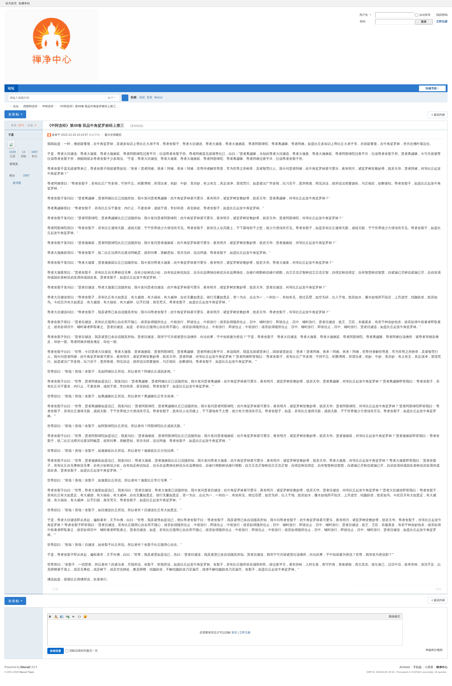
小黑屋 (429, 667)
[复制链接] (136, 125)
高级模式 (394, 616)
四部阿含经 (30, 106)
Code (79, 616)
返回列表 (439, 114)
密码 (362, 21)
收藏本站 (24, 3)
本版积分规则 (434, 650)
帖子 (110, 97)
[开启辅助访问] (441, 3)
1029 (12, 152)
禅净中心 (6, 106)
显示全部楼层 (113, 134)
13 (23, 152)
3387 (34, 152)
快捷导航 (431, 88)
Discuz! (25, 667)
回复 (55, 589)
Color (55, 616)
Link (67, 616)
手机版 (417, 667)
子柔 (11, 134)
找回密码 (442, 14)
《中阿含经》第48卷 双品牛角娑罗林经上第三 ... (88, 106)
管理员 (13, 164)
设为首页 (11, 3)
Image (61, 616)
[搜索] (125, 97)
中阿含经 (47, 106)
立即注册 (442, 21)
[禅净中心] (51, 45)
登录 (234, 632)
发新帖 (14, 114)
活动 (142, 97)
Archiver (405, 667)
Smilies (85, 616)
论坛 (11, 88)
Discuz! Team (27, 672)
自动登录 (425, 14)
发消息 (17, 183)
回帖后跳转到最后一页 (83, 650)
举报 (438, 589)
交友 (149, 97)
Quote (73, 616)
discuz (158, 97)
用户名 (363, 14)
